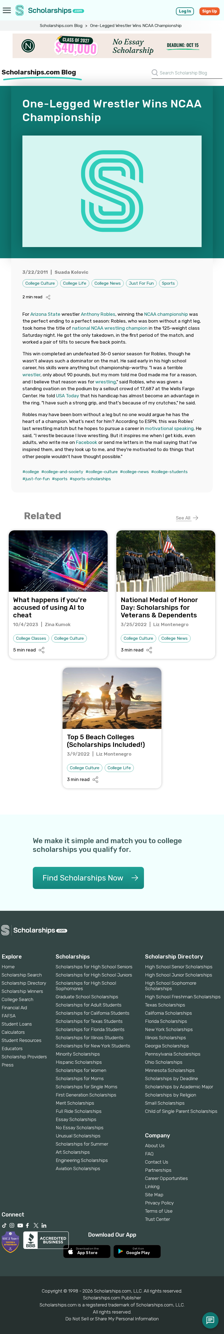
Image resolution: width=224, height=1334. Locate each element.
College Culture (40, 283)
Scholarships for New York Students (93, 1045)
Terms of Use (159, 1211)
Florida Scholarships (166, 1021)
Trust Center (157, 1219)
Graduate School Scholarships (87, 996)
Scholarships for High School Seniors (94, 966)
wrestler (31, 374)
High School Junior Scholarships (178, 975)
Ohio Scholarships (163, 1062)
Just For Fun (141, 283)
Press (8, 1065)
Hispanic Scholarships (79, 1062)
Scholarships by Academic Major (179, 1086)
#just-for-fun (36, 478)
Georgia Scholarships (167, 1045)
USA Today (67, 395)
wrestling (105, 381)
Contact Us (156, 1162)
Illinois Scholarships (165, 1037)
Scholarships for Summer (82, 1144)
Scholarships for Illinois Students (89, 1037)
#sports (59, 478)
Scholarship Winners (22, 991)
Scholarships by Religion (170, 1095)
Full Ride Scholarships (79, 1111)
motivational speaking (169, 428)
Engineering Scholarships (82, 1160)
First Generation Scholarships (86, 1095)
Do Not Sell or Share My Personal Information (112, 1318)
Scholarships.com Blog (61, 25)
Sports (168, 283)
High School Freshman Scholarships (183, 996)
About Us (155, 1145)
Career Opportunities (166, 1178)
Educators (12, 1048)
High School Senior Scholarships (179, 966)
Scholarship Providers (24, 1056)
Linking (152, 1186)
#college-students (169, 471)
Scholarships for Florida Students (90, 1029)
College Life (74, 283)
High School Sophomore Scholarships (170, 985)
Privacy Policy (159, 1203)
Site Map (154, 1194)
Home (8, 966)
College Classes (31, 638)
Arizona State (45, 314)
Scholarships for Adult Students (89, 1005)
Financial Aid (14, 1007)
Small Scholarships (165, 1103)
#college (30, 471)
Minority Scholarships (78, 1054)
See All (183, 518)
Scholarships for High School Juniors (94, 975)
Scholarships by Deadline (171, 1078)
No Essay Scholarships (80, 1127)
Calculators (13, 1032)
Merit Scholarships (75, 1103)
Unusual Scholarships (78, 1135)
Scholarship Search (22, 975)
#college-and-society (62, 471)
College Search (17, 999)
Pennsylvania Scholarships (173, 1054)
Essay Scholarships (76, 1119)
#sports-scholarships (90, 478)
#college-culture (102, 471)
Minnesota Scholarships (170, 1070)
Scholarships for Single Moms (86, 1086)
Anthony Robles (98, 314)
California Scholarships (168, 1013)
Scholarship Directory (24, 983)
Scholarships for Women (81, 1070)
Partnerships (158, 1170)
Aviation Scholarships (78, 1168)
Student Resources (22, 1040)
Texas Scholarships (165, 1005)
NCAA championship (166, 314)
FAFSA (9, 1015)
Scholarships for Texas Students (89, 1021)
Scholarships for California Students (92, 1013)
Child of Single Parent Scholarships (181, 1111)
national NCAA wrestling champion (110, 328)
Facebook (86, 442)
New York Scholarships (169, 1029)
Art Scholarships (73, 1152)
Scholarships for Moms (80, 1078)
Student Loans (17, 1024)
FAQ (149, 1153)
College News (108, 283)
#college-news (134, 471)
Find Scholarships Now (83, 877)
